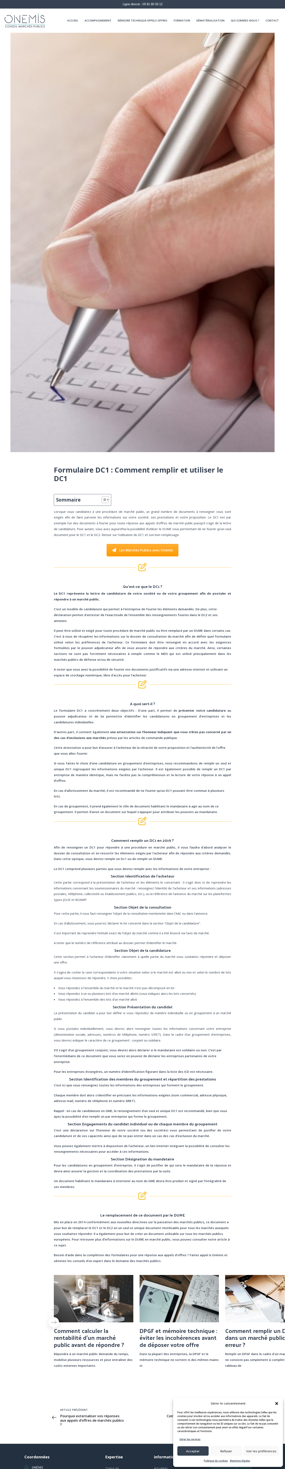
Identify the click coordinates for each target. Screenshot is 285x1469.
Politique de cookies (216, 1461)
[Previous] (54, 1310)
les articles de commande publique (150, 738)
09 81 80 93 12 (152, 4)
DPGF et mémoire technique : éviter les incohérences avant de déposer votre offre (178, 1337)
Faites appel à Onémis (206, 1255)
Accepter (193, 1451)
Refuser (226, 1451)
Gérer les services (190, 1439)
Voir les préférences (261, 1451)
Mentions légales (240, 1461)
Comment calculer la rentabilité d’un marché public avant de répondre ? (89, 1337)
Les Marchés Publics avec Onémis (146, 550)
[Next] (54, 1322)
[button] (277, 1403)
